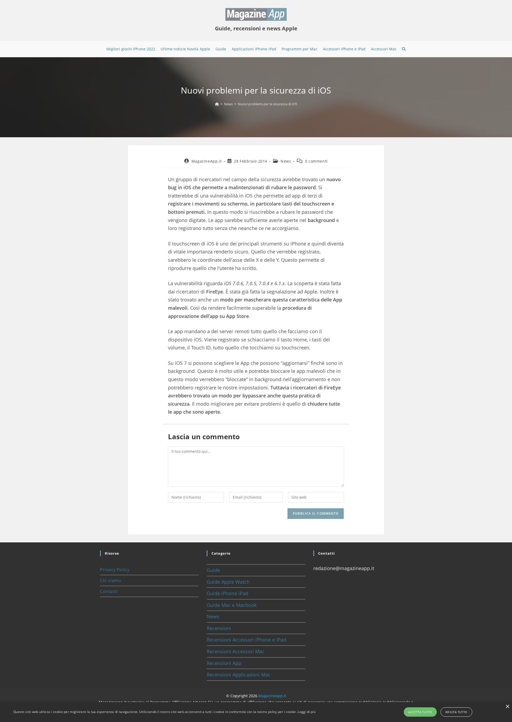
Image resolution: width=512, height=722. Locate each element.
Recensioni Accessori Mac (236, 651)
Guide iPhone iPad (227, 593)
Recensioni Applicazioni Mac (238, 674)
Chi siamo (110, 580)
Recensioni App (224, 663)
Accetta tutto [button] (420, 712)
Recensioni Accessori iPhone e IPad (246, 639)
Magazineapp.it (272, 695)
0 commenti (316, 161)
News (286, 161)
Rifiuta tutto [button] (456, 712)
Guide (213, 570)
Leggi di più (306, 711)
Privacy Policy (114, 569)
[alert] (256, 712)
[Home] (217, 104)
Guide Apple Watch (228, 582)
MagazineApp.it (206, 161)
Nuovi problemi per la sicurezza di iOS (267, 104)
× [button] (507, 707)
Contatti (109, 591)
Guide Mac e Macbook (232, 605)
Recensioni (219, 628)
